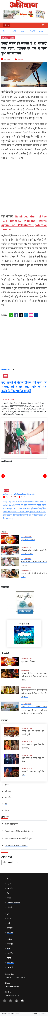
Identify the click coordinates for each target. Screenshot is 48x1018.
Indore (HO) (15, 976)
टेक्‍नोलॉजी (32, 31)
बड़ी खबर (5, 37)
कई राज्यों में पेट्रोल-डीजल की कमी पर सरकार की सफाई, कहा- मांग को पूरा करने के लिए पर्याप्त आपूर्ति (24, 387)
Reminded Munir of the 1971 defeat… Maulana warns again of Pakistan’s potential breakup (24, 223)
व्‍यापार (22, 31)
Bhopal (12, 985)
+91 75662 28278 (12, 995)
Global (41, 31)
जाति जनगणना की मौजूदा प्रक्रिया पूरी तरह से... (18, 494)
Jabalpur (12, 993)
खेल (4, 31)
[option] (6, 32)
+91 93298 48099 (12, 986)
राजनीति (14, 31)
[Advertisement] (24, 186)
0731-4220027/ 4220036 (15, 977)
